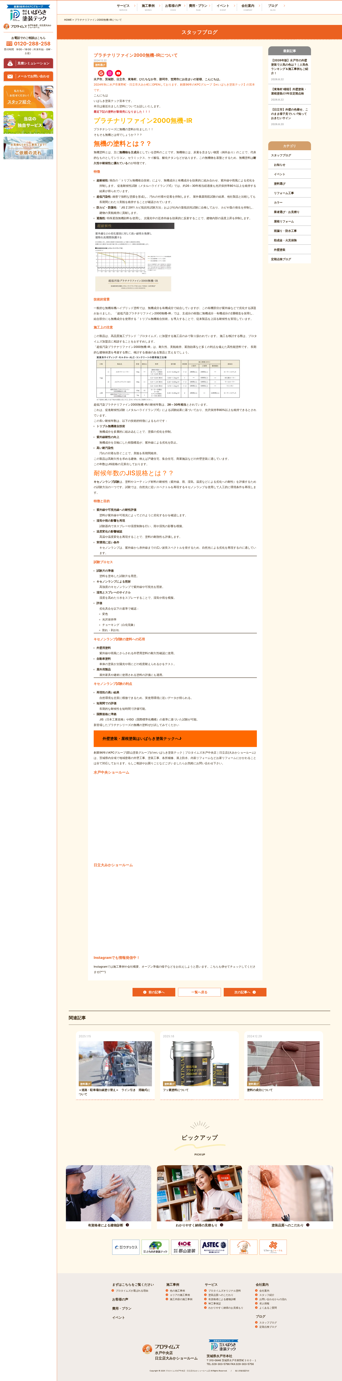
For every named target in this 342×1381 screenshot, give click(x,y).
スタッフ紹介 (266, 1294)
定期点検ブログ (268, 1326)
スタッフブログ (268, 1322)
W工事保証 (214, 1303)
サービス (211, 1284)
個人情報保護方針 (242, 1371)
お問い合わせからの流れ (273, 1299)
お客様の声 (173, 7)
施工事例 (148, 7)
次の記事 (242, 992)
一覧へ (199, 992)
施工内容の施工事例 (181, 1299)
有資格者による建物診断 (222, 1299)
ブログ (273, 7)
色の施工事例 (177, 1290)
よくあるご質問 (268, 1307)
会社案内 (248, 7)
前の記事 (157, 992)
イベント (223, 7)
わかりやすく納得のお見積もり (225, 1307)
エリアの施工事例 (180, 1294)
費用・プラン (198, 7)
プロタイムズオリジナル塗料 (224, 1290)
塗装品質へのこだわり (220, 1294)
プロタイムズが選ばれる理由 (132, 1290)
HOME (68, 19)
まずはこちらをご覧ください (133, 1284)
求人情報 (264, 1303)
